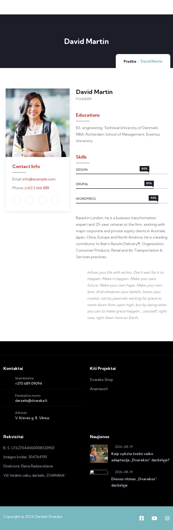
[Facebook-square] (141, 518)
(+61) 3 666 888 (37, 188)
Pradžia (130, 61)
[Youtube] (154, 518)
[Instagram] (167, 518)
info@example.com (39, 179)
